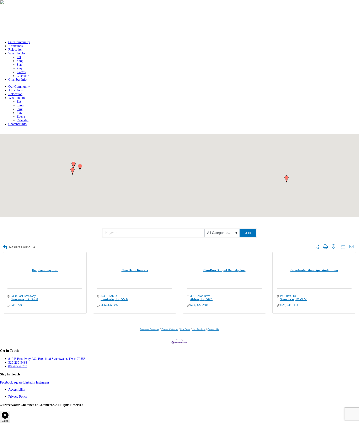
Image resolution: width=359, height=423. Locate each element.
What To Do (16, 53)
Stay (19, 64)
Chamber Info (17, 79)
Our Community (19, 42)
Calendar (22, 75)
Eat (19, 57)
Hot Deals (185, 329)
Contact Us (213, 329)
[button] (80, 167)
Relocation (15, 49)
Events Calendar (169, 329)
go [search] (249, 232)
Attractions (15, 46)
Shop (20, 61)
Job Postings (198, 329)
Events (21, 72)
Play (19, 68)
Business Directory (149, 329)
